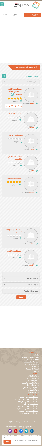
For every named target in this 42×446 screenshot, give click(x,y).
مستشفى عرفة (16, 135)
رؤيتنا (36, 355)
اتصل (17, 106)
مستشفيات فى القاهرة (28, 397)
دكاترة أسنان (33, 376)
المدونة (35, 367)
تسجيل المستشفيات (29, 357)
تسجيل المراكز (32, 360)
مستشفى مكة (14, 114)
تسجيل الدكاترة (32, 15)
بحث (21, 297)
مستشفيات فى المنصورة (27, 406)
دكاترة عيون (33, 390)
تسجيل (4, 15)
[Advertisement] (21, 42)
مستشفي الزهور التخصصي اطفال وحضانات (15, 92)
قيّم (7, 441)
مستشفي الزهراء (14, 178)
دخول (15, 15)
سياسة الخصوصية (30, 362)
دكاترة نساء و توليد (30, 383)
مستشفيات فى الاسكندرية (26, 399)
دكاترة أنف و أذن (31, 385)
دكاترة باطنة (33, 392)
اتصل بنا (35, 371)
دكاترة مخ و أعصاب (30, 388)
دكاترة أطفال (32, 381)
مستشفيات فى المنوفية (27, 409)
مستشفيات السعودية (28, 413)
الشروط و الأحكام (31, 364)
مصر (16, 6)
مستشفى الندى (14, 251)
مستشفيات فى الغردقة (28, 402)
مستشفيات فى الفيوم (28, 411)
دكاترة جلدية (32, 378)
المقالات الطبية (32, 369)
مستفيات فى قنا (31, 404)
